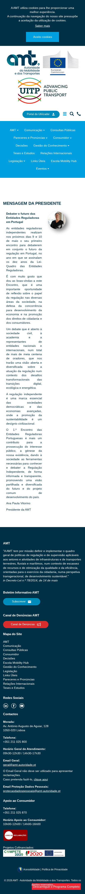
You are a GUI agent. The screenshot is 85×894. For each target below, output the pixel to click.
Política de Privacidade (55, 869)
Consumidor (61, 137)
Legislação (16, 161)
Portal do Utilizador (38, 114)
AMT (13, 130)
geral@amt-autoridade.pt (19, 764)
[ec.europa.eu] (61, 62)
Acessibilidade (31, 869)
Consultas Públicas (63, 130)
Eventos (41, 168)
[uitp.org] (42, 90)
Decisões (22, 145)
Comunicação (33, 130)
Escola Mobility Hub (64, 161)
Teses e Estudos (24, 153)
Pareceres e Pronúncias (29, 137)
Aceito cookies (42, 36)
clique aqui (41, 779)
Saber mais (42, 25)
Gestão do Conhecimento (50, 145)
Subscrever (19, 601)
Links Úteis (38, 161)
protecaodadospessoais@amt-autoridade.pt (31, 791)
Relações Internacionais (56, 153)
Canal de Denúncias (23, 624)
